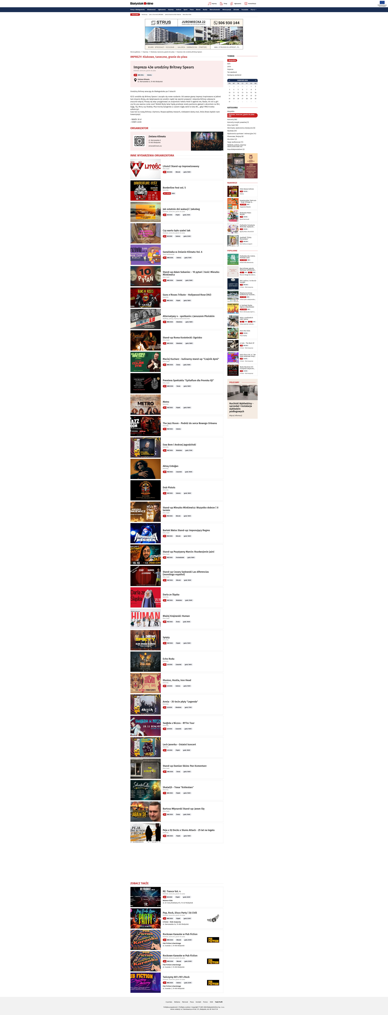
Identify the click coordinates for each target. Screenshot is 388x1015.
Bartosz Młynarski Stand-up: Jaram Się (184, 808)
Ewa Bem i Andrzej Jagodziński (179, 444)
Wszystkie (232, 60)
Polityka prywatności (170, 1007)
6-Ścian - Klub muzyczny (172, 922)
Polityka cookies (184, 1007)
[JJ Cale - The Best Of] (233, 345)
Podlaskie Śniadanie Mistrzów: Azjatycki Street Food (247, 226)
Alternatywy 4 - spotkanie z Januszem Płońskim (189, 316)
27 (242, 98)
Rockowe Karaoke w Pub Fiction (180, 934)
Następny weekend (234, 75)
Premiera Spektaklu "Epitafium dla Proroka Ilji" (188, 380)
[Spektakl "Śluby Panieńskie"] (233, 240)
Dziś (228, 64)
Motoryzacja (226, 10)
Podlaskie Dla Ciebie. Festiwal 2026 (247, 256)
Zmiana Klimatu (143, 79)
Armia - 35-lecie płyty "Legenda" (180, 701)
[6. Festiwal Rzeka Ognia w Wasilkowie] (233, 308)
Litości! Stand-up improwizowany (181, 166)
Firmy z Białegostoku (137, 10)
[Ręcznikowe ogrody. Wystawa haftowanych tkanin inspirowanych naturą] (233, 271)
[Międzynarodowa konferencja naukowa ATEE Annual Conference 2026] (233, 296)
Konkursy (144, 14)
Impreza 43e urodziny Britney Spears (189, 52)
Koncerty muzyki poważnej (237, 122)
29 (251, 98)
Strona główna (135, 52)
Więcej (253, 10)
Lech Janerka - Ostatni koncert (179, 744)
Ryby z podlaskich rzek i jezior (246, 318)
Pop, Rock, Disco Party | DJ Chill (180, 912)
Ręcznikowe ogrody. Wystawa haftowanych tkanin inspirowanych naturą (248, 269)
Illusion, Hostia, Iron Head (177, 680)
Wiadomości (151, 10)
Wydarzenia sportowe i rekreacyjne (240, 134)
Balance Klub (168, 900)
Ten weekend (232, 72)
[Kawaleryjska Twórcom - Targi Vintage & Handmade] (233, 203)
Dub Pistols (169, 487)
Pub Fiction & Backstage (172, 943)
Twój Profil (218, 1002)
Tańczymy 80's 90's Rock (176, 977)
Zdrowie (236, 10)
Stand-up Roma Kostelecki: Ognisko (182, 337)
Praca (192, 10)
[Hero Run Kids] (233, 333)
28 (247, 98)
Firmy (225, 3)
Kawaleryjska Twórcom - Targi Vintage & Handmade (248, 201)
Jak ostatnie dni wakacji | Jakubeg (181, 209)
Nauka (205, 10)
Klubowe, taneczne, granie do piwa (162, 52)
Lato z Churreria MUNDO (156, 14)
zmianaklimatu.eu (155, 146)
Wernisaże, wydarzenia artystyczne (240, 128)
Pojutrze (230, 69)
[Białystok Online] (141, 3)
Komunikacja (252, 3)
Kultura (178, 10)
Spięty (166, 637)
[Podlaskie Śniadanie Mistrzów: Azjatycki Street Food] (233, 228)
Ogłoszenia (237, 3)
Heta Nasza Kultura (247, 189)
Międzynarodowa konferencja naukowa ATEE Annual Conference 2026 (247, 293)
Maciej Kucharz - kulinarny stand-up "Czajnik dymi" (191, 359)
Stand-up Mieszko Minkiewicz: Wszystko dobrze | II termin (190, 509)
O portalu (169, 1002)
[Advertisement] (177, 862)
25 (234, 98)
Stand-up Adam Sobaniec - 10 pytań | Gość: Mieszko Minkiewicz (191, 273)
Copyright (195, 1007)
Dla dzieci (231, 139)
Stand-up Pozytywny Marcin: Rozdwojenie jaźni (188, 551)
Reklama (177, 1002)
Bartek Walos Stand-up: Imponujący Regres (186, 530)
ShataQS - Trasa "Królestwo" (178, 787)
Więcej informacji (235, 415)
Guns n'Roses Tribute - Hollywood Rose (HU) (187, 294)
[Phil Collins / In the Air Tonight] (233, 284)
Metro (166, 402)
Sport (185, 10)
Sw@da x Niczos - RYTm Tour (178, 723)
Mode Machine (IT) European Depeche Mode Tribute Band (247, 367)
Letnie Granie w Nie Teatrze (173, 14)
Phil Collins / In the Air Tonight (248, 281)
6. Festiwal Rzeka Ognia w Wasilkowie (247, 306)
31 (229, 102)
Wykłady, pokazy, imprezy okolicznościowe (176, 318)
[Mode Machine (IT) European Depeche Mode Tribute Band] (233, 370)
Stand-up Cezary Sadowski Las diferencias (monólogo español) (186, 573)
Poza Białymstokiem (234, 149)
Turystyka (244, 10)
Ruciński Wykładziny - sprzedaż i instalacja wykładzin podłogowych (241, 407)
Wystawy (230, 131)
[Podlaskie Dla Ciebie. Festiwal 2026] (233, 259)
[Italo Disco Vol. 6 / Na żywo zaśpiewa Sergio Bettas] (233, 357)
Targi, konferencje (168, 254)
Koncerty (165, 190)
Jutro (229, 66)
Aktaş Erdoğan (170, 466)
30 (255, 98)
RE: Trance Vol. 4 (172, 891)
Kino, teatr (166, 169)
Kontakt (198, 1002)
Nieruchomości (215, 10)
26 (238, 98)
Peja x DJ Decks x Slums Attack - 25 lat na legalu (189, 830)
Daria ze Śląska (171, 594)
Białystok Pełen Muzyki (245, 213)
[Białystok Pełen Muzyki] (233, 216)
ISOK (211, 1002)
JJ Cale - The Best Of (247, 343)
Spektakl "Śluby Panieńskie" (245, 238)
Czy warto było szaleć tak (176, 230)
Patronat (185, 1002)
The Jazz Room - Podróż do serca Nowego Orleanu (190, 423)
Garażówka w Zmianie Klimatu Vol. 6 (182, 252)
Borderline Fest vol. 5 (174, 187)
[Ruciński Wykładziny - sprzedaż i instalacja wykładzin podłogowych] (242, 392)
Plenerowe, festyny (234, 136)
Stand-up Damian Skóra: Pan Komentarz (185, 766)
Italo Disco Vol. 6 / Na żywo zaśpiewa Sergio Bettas (248, 355)
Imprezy (214, 3)
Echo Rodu (168, 659)
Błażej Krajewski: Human (176, 616)
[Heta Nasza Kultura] (233, 191)
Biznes (198, 10)
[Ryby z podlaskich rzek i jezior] (233, 320)
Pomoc (205, 1002)
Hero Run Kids (187, 14)
